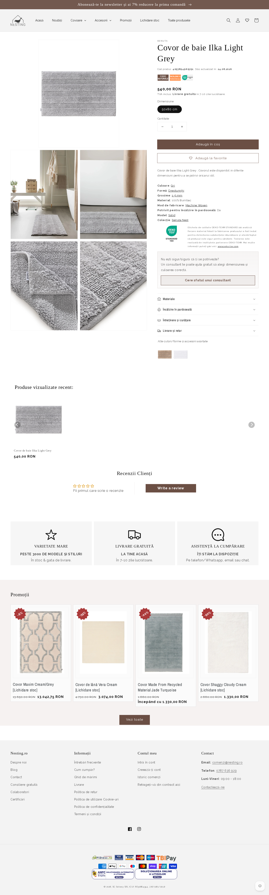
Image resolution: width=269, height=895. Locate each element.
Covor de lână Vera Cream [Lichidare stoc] (96, 687)
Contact (16, 777)
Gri (173, 185)
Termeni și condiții (87, 814)
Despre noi (19, 762)
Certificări (18, 799)
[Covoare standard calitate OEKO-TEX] (187, 80)
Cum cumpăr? (84, 769)
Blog (14, 769)
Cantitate (163, 118)
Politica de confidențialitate (94, 806)
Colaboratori (20, 792)
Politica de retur (86, 792)
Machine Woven (196, 205)
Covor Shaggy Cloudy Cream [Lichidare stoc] (223, 687)
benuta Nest (180, 220)
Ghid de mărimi (85, 777)
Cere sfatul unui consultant (208, 280)
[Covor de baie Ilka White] (180, 363)
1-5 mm (177, 195)
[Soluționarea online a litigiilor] (156, 878)
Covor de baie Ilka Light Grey (32, 450)
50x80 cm (169, 109)
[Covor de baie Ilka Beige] (164, 363)
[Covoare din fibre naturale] (163, 80)
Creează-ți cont (149, 769)
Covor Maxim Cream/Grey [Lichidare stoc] (33, 687)
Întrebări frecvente (87, 762)
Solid (171, 215)
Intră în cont (146, 762)
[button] (228, 20)
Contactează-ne (213, 787)
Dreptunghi (176, 190)
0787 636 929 (226, 770)
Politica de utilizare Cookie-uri (96, 799)
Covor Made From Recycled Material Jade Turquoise (160, 687)
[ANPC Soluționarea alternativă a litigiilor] (113, 878)
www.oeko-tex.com (228, 246)
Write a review (170, 488)
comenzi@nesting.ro (227, 762)
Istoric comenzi (149, 777)
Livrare (79, 784)
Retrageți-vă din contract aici (159, 784)
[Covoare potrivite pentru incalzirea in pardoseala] (175, 80)
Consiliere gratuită (24, 784)
